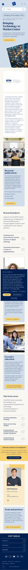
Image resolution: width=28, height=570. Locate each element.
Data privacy (17, 561)
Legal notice (4, 561)
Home (4, 18)
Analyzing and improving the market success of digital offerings (11, 238)
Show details (14, 298)
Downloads (12, 563)
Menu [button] (3, 4)
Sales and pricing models (9, 424)
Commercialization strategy (10, 418)
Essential (6, 291)
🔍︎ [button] (25, 3)
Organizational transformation (8, 438)
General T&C (11, 561)
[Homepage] (14, 4)
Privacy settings (5, 563)
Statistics (23, 291)
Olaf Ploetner (12, 489)
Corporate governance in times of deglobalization (11, 249)
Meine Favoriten (22, 4)
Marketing (14, 291)
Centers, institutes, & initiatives (17, 18)
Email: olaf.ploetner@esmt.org (12, 495)
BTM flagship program (10, 115)
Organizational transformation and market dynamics (10, 431)
